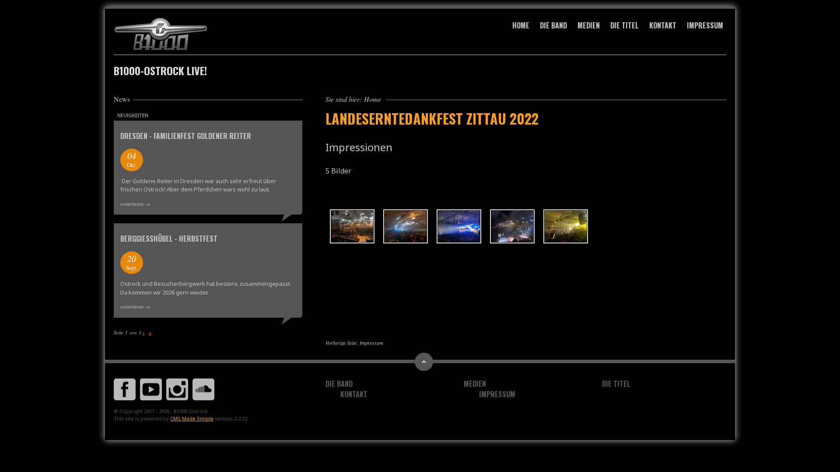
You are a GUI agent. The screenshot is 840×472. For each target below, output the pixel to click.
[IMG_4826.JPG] (405, 226)
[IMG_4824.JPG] (352, 226)
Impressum (705, 25)
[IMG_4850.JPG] (459, 226)
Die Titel (624, 25)
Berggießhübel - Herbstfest (168, 238)
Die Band (553, 25)
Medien (589, 25)
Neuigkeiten (132, 115)
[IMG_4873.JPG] (512, 226)
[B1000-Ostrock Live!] (208, 34)
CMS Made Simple (192, 418)
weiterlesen (132, 203)
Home (520, 25)
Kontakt (662, 25)
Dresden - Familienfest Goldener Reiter (185, 136)
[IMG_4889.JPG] (565, 226)
